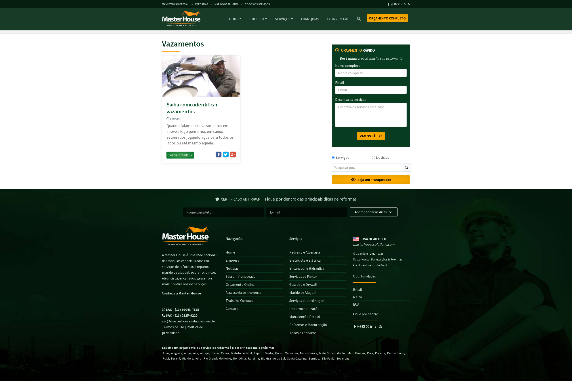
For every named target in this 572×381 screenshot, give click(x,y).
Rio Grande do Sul (273, 358)
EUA (356, 304)
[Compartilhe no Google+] (233, 154)
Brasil (357, 289)
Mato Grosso (356, 353)
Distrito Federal (241, 353)
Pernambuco (395, 353)
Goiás (279, 353)
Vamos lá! (369, 136)
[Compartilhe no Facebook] (218, 154)
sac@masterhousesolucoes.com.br (188, 321)
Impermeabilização (304, 308)
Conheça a (181, 293)
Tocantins (343, 358)
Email (339, 82)
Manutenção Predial (304, 316)
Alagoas (176, 353)
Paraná (175, 358)
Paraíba (380, 353)
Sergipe (314, 358)
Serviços (282, 19)
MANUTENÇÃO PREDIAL (175, 4)
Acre (166, 353)
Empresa (256, 19)
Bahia (215, 353)
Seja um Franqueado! (373, 179)
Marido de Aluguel (302, 292)
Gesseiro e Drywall (303, 284)
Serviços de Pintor (303, 276)
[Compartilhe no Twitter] (226, 154)
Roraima (253, 358)
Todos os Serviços (302, 332)
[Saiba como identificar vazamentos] (201, 76)
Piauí (166, 358)
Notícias (382, 157)
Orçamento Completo (387, 18)
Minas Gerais (308, 353)
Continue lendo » (180, 155)
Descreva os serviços (350, 99)
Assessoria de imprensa (243, 292)
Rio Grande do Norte (217, 358)
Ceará (225, 353)
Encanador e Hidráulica (306, 268)
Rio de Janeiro (192, 358)
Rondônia (239, 358)
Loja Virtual (338, 19)
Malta (357, 297)
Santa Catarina (296, 358)
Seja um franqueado (241, 276)
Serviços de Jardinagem (307, 300)
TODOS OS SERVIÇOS (257, 4)
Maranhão (291, 353)
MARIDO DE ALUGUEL (226, 4)
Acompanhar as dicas (371, 212)
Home (234, 19)
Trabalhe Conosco (239, 300)
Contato (232, 308)
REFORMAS (201, 4)
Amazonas (191, 353)
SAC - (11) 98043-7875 (182, 309)
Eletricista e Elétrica (305, 260)
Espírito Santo (263, 353)
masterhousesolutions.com (373, 244)
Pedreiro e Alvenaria (304, 252)
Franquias (310, 19)
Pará (370, 353)
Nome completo (347, 65)
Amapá (204, 353)
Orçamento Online (240, 284)
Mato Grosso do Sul (332, 353)
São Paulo (328, 358)
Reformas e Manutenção (308, 324)
